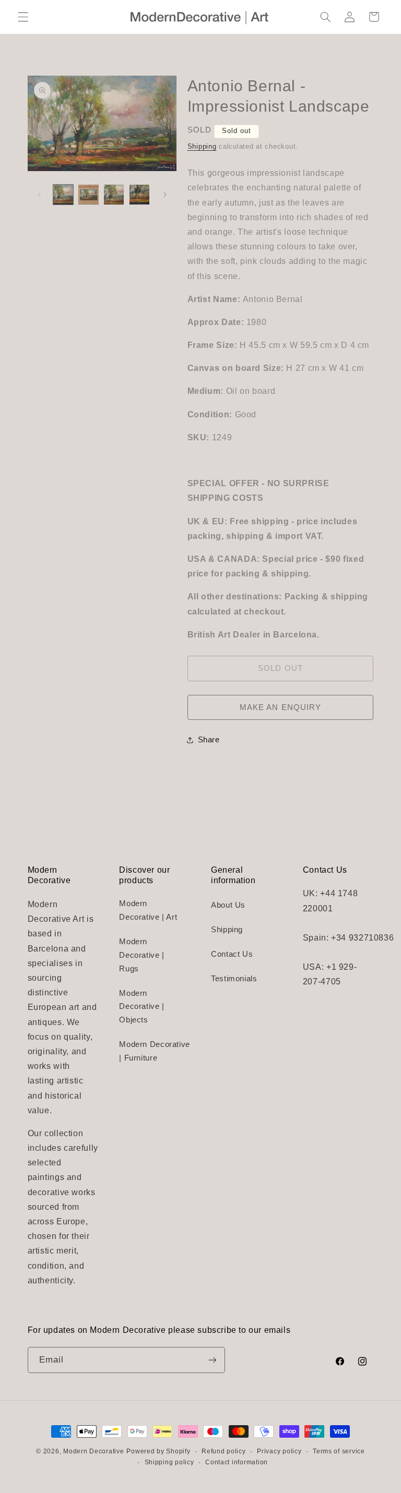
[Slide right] (165, 194)
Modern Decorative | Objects (141, 1007)
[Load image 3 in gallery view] (114, 194)
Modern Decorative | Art (148, 910)
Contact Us (232, 954)
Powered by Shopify (158, 1451)
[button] (23, 17)
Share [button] (209, 740)
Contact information (236, 1462)
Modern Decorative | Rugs (141, 955)
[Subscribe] (212, 1359)
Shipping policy (169, 1462)
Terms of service (339, 1451)
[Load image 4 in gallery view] (139, 194)
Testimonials (234, 978)
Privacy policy (279, 1451)
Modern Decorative (93, 1451)
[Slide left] (39, 194)
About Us (228, 905)
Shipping (202, 146)
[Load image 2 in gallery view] (88, 194)
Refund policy (224, 1451)
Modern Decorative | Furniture (154, 1051)
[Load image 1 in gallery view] (63, 194)
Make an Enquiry (280, 707)
